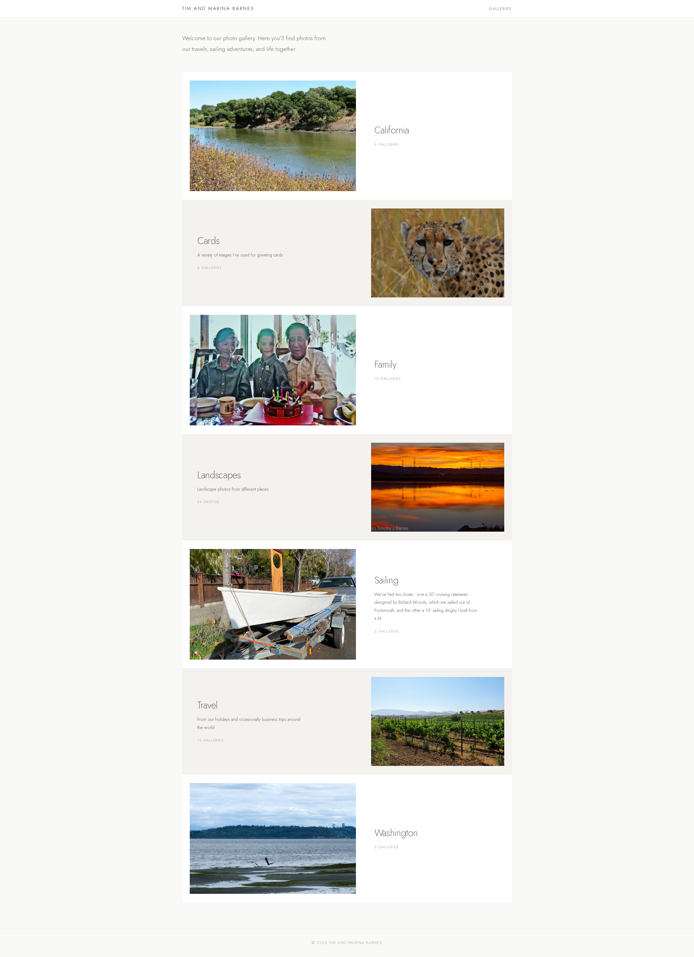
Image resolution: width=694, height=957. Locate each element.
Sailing (386, 580)
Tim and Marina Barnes (218, 8)
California (391, 130)
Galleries (500, 8)
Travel (207, 705)
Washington (395, 833)
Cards (208, 241)
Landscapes (219, 475)
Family (385, 364)
